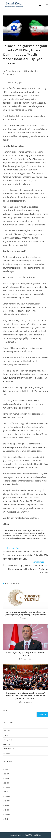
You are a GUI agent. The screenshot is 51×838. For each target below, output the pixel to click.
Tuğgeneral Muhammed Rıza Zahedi (28, 538)
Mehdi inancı (7, 535)
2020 (4, 796)
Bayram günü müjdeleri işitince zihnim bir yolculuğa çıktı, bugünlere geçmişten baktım (25, 613)
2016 (4, 814)
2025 (4, 774)
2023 (4, 783)
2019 (4, 801)
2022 (4, 787)
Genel (5, 740)
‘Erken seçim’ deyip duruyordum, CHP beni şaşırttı (25, 654)
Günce (5, 744)
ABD (11, 531)
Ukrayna (45, 538)
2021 (4, 792)
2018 (4, 805)
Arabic (5, 730)
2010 (4, 819)
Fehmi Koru (11, 71)
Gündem (10, 74)
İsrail (35, 533)
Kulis (4, 753)
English (5, 735)
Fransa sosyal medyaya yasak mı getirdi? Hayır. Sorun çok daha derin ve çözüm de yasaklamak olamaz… (25, 696)
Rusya (25, 535)
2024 (4, 778)
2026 (4, 769)
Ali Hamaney (17, 531)
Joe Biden (41, 533)
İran (30, 533)
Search (5, 710)
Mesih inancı (17, 535)
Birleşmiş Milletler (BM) (31, 531)
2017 (4, 810)
